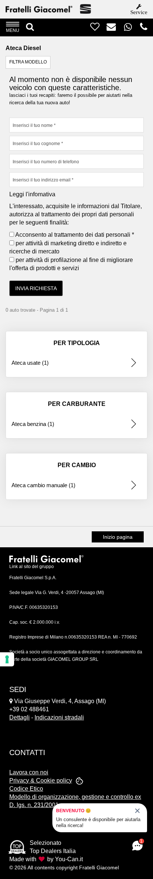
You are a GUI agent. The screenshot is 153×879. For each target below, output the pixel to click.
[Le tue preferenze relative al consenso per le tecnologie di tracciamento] (7, 659)
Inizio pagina (118, 537)
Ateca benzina (33, 424)
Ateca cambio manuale (43, 485)
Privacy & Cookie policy (40, 780)
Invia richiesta (36, 288)
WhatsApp (132, 26)
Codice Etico (26, 788)
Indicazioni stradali (59, 717)
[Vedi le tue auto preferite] (92, 29)
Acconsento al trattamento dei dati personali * (74, 235)
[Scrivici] (108, 29)
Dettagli (19, 717)
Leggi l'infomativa (32, 194)
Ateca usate (30, 363)
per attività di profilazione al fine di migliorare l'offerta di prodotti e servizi (71, 264)
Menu (12, 30)
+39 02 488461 (29, 709)
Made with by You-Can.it (46, 859)
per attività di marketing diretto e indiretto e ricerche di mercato (68, 247)
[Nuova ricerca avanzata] (30, 27)
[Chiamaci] (140, 29)
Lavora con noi (28, 772)
